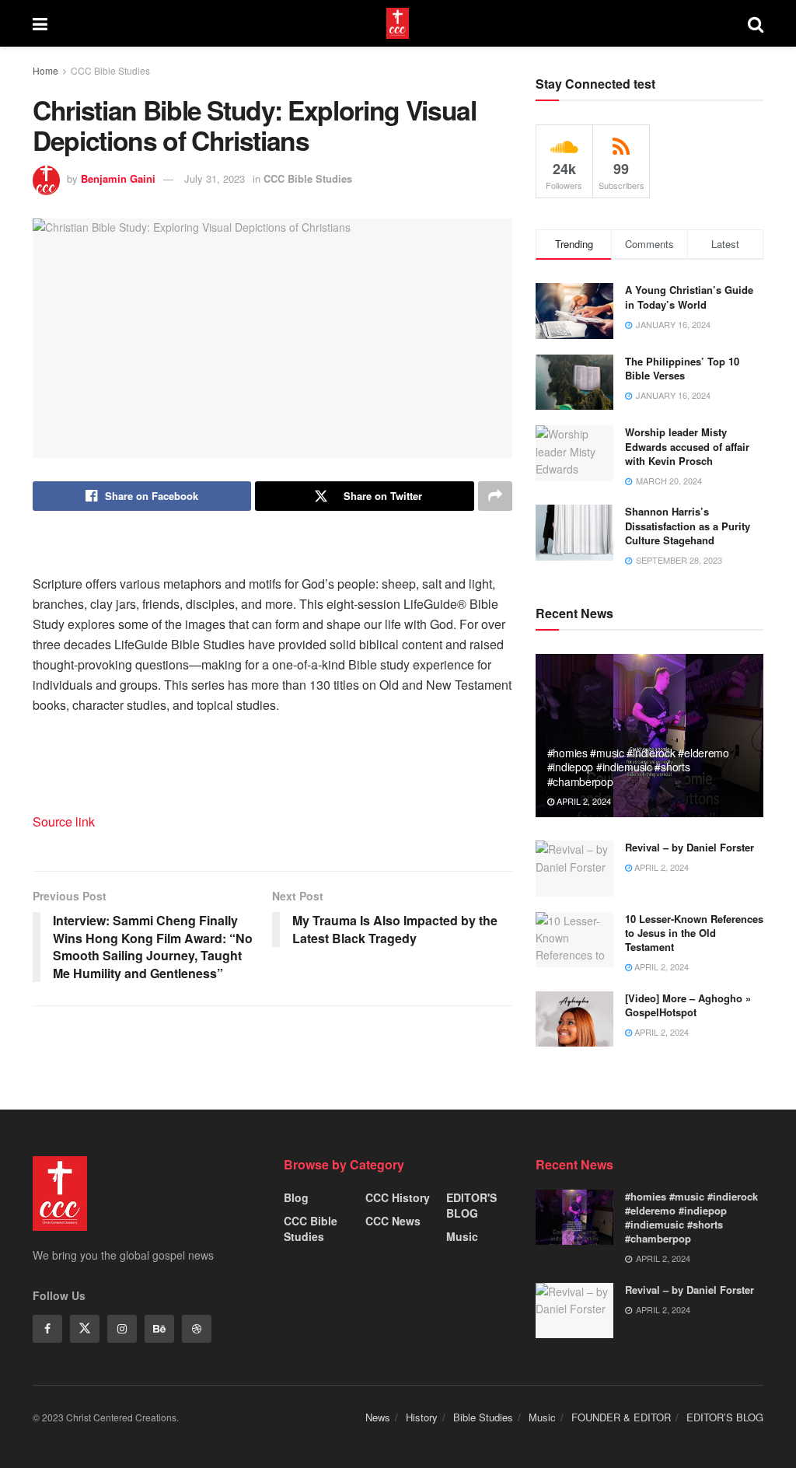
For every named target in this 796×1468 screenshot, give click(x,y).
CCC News (393, 1221)
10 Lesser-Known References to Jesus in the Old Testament (694, 932)
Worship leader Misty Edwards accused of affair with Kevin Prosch (687, 446)
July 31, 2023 (214, 178)
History (422, 1417)
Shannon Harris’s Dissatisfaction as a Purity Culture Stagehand (687, 525)
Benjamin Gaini (118, 178)
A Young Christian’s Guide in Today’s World (689, 296)
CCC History (397, 1197)
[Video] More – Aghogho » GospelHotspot (688, 1005)
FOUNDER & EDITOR (621, 1417)
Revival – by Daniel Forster (689, 847)
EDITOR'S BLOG (471, 1205)
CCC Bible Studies (110, 70)
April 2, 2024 (582, 801)
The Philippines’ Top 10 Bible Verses (682, 368)
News (377, 1417)
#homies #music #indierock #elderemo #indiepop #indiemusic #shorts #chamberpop (638, 766)
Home (45, 70)
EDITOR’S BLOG (724, 1417)
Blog (296, 1197)
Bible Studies (483, 1417)
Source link (64, 821)
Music (462, 1236)
